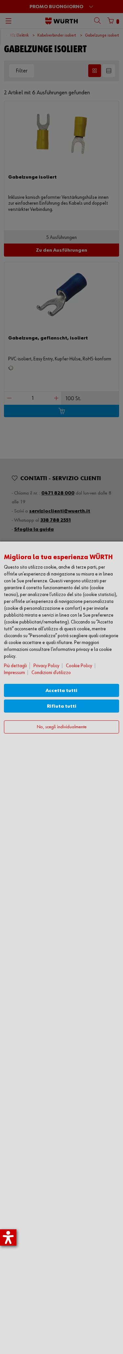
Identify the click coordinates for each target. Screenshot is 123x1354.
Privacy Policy (46, 665)
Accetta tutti (61, 690)
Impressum (14, 672)
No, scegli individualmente (62, 727)
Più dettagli (15, 665)
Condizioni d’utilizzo (51, 672)
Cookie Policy (79, 665)
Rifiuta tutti (61, 706)
